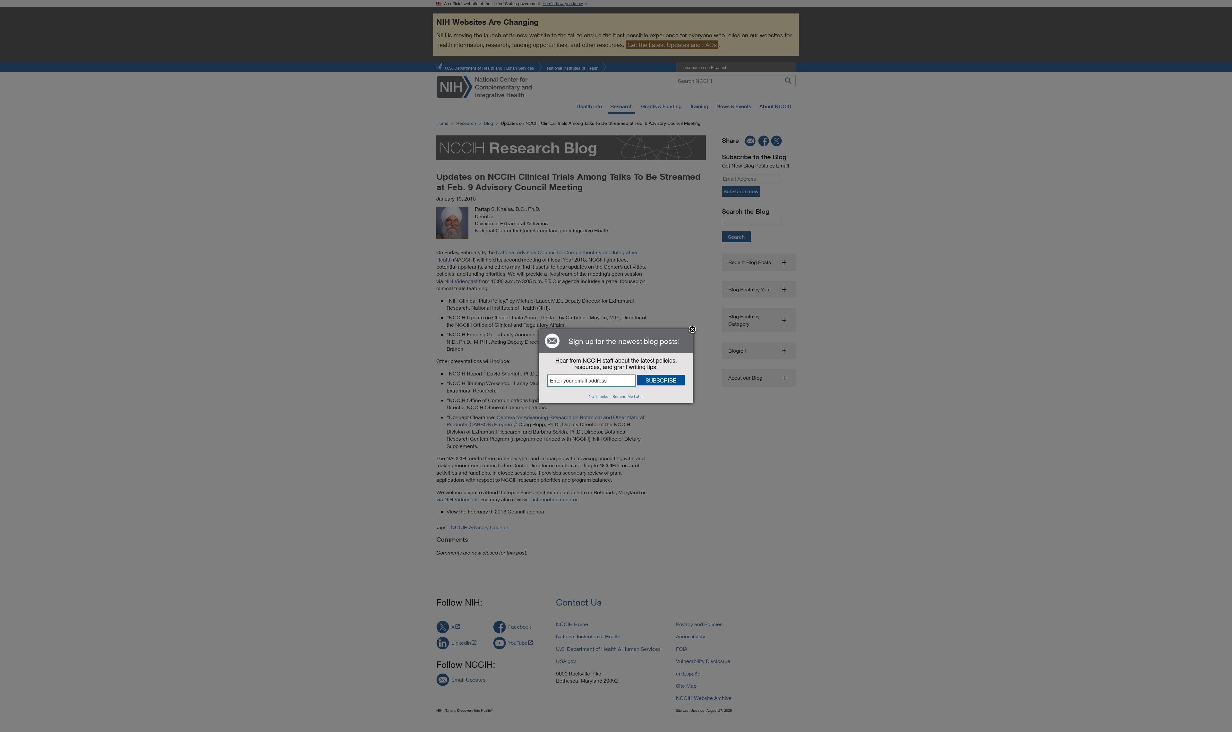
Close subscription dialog (692, 330)
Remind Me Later (628, 396)
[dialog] (616, 366)
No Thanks (598, 396)
